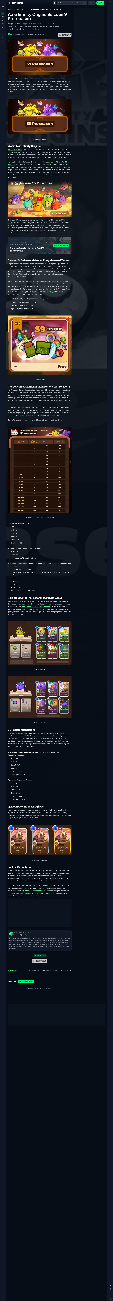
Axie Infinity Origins (15, 149)
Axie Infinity (25, 9)
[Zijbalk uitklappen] (9, 3)
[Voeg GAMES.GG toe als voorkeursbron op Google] (65, 35)
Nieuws (16, 9)
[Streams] (110, 1292)
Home (9, 9)
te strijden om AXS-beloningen (43, 292)
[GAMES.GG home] (17, 3)
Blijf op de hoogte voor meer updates (36, 891)
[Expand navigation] (110, 1298)
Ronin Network (41, 225)
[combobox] (54, 3)
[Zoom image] (40, 117)
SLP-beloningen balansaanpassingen (38, 736)
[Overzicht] (110, 2)
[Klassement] (110, 1289)
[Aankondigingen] (110, 1285)
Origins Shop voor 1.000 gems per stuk (36, 606)
